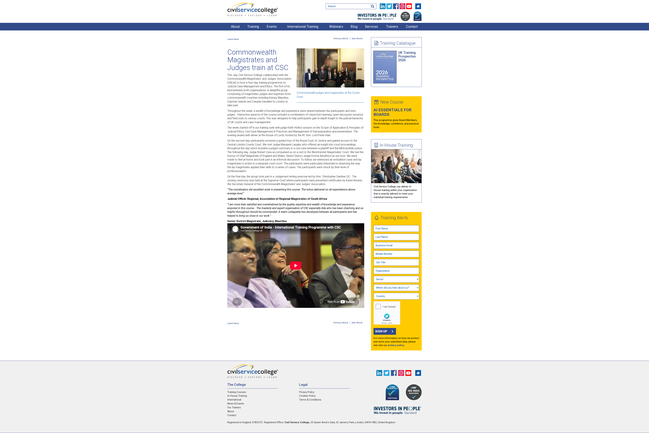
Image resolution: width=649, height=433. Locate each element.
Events (272, 27)
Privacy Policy (306, 392)
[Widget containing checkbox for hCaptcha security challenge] (387, 313)
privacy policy (396, 345)
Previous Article (340, 38)
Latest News (233, 39)
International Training (302, 27)
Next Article (357, 38)
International (234, 399)
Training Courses (236, 392)
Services (371, 27)
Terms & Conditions (310, 399)
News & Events (235, 403)
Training (253, 27)
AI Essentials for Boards (393, 112)
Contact (412, 27)
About (235, 27)
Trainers (392, 27)
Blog (354, 27)
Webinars (336, 27)
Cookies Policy (307, 395)
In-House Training (396, 145)
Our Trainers (234, 407)
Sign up (381, 331)
